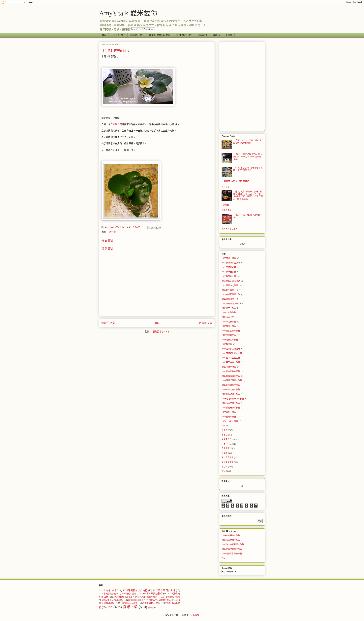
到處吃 (225, 430)
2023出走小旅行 (118, 35)
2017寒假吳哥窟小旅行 (232, 380)
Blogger (195, 615)
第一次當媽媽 (227, 457)
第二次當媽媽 (227, 462)
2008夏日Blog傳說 (230, 285)
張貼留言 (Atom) (160, 331)
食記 (224, 471)
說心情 (225, 466)
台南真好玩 (226, 444)
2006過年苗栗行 (229, 272)
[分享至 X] (154, 227)
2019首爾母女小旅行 (231, 407)
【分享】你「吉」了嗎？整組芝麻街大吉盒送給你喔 (247, 141)
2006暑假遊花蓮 (229, 267)
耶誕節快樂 (226, 210)
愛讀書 (151, 607)
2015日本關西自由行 (231, 358)
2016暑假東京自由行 (231, 376)
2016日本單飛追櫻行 (231, 371)
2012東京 (226, 317)
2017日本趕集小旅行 (231, 385)
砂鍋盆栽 (117, 124)
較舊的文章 (205, 323)
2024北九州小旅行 (230, 421)
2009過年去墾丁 (229, 290)
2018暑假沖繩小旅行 (231, 394)
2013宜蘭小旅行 (229, 326)
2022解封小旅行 (137, 35)
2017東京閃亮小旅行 (184, 35)
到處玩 (225, 435)
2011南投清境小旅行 (231, 303)
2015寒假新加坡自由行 (232, 353)
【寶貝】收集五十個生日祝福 (236, 181)
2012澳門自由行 (229, 321)
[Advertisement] (242, 85)
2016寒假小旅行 (229, 367)
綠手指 (112, 232)
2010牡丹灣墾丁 (229, 299)
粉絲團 (229, 35)
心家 (224, 558)
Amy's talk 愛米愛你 (128, 12)
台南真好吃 (202, 35)
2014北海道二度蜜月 (231, 349)
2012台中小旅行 (229, 308)
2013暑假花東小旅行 (231, 331)
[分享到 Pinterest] (159, 227)
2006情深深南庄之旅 (231, 263)
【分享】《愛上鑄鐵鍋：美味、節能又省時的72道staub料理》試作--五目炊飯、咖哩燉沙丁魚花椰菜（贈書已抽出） (248, 195)
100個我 (225, 205)
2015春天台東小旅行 (231, 362)
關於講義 (225, 186)
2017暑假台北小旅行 (170, 597)
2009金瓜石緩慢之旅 (231, 294)
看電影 (225, 453)
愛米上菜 (217, 35)
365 (223, 425)
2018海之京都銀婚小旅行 (159, 35)
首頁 (104, 35)
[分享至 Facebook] (157, 227)
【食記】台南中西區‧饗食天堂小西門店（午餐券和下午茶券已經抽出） (247, 156)
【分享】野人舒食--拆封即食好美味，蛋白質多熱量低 (248, 169)
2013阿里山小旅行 (230, 339)
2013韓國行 (227, 344)
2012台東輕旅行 (229, 312)
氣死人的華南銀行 (229, 229)
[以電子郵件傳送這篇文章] (148, 227)
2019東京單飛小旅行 (231, 403)
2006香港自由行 (229, 276)
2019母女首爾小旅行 (231, 535)
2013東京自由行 (229, 335)
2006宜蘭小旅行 (229, 258)
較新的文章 (108, 323)
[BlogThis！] (151, 227)
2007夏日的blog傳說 (231, 281)
